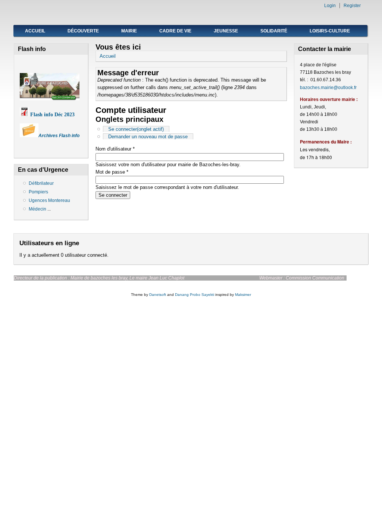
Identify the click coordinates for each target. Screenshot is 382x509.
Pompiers (38, 192)
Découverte (83, 31)
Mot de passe (112, 172)
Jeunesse (226, 31)
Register (352, 5)
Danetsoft (157, 295)
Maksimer (243, 295)
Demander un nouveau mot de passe (148, 136)
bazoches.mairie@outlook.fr (328, 87)
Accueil (35, 31)
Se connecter (136, 129)
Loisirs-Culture (330, 31)
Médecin (38, 209)
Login (330, 5)
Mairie (129, 31)
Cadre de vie (175, 31)
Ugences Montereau (49, 200)
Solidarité (273, 31)
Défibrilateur (41, 183)
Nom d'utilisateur (115, 149)
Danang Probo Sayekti (194, 295)
